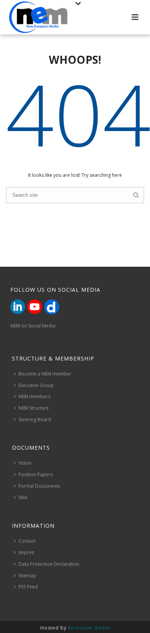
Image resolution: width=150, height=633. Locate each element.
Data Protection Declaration (48, 564)
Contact (26, 541)
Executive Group (36, 385)
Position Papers (35, 474)
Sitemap (27, 575)
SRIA (23, 497)
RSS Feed (28, 586)
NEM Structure (33, 408)
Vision (25, 463)
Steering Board (34, 419)
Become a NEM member (44, 373)
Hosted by (75, 628)
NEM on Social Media (32, 325)
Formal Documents (39, 486)
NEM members (34, 396)
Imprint (26, 552)
